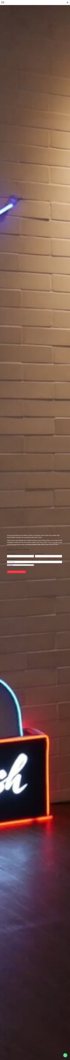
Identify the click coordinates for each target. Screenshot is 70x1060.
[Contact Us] (65, 1055)
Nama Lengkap (11, 553)
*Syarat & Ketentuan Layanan (15, 567)
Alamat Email (39, 553)
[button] (67, 2)
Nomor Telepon (11, 559)
